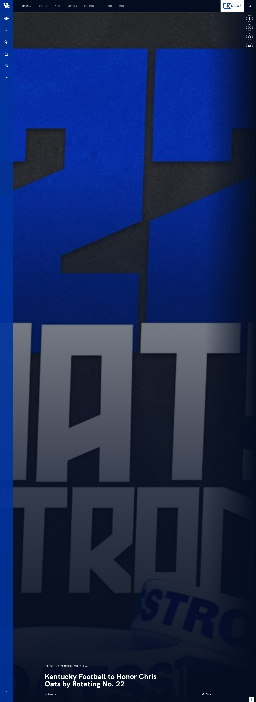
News (57, 5)
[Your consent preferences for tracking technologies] (251, 699)
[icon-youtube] (249, 46)
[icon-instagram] (249, 36)
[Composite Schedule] (6, 30)
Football (26, 5)
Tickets (108, 5)
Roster (41, 5)
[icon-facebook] (249, 18)
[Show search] (250, 6)
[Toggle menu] (6, 692)
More (121, 5)
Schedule (72, 5)
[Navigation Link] (6, 18)
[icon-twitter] (249, 27)
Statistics (89, 5)
